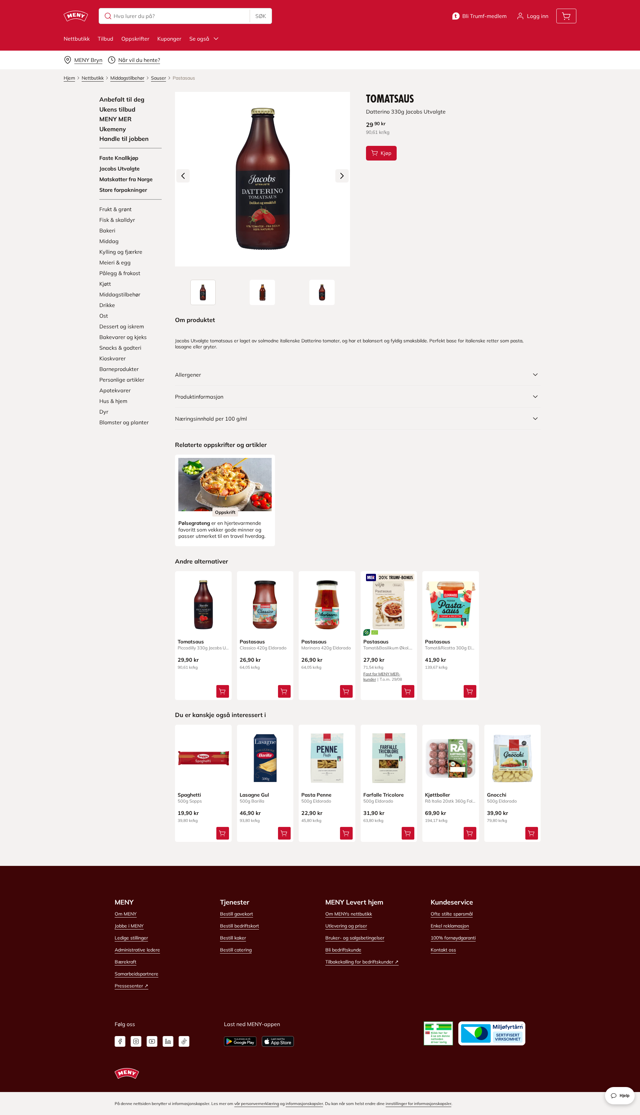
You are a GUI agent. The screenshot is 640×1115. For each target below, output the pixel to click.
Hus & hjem (113, 401)
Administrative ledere (137, 950)
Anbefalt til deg (121, 99)
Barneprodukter (119, 369)
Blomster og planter (124, 422)
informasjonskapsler (304, 1103)
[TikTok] (184, 1041)
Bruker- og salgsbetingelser (354, 938)
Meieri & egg (115, 262)
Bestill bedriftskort (239, 926)
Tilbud (105, 38)
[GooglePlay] (240, 1041)
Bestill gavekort (236, 914)
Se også (199, 38)
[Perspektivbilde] (322, 292)
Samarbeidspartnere (136, 974)
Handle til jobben (124, 139)
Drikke (107, 305)
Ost (103, 315)
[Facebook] (120, 1041)
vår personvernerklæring (256, 1103)
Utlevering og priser (346, 926)
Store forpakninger (123, 189)
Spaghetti (189, 795)
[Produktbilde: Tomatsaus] (203, 292)
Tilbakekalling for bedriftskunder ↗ (362, 962)
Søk (260, 16)
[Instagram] (136, 1041)
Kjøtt (105, 283)
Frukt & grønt (115, 209)
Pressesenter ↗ (131, 986)
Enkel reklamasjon (450, 926)
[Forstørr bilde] (262, 179)
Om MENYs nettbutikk (348, 914)
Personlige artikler (121, 379)
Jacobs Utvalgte (119, 168)
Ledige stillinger (131, 938)
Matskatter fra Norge (126, 179)
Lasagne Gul (254, 795)
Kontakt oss (443, 950)
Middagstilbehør (119, 294)
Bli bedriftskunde (343, 950)
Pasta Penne (316, 795)
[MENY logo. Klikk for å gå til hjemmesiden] (76, 16)
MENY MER (115, 119)
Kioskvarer (112, 358)
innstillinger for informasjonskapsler (418, 1103)
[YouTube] (152, 1041)
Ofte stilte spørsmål (452, 914)
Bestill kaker (233, 938)
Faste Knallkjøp (118, 158)
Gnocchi (496, 795)
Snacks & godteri (120, 347)
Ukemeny (112, 129)
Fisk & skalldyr (117, 219)
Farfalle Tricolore (383, 795)
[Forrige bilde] (183, 176)
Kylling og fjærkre (120, 251)
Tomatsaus (191, 641)
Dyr (103, 411)
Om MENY (126, 914)
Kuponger (169, 38)
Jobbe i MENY (129, 926)
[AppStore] (278, 1041)
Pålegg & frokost (119, 273)
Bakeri (107, 230)
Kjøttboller (437, 795)
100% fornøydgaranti (453, 938)
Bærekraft (125, 962)
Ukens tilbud (117, 109)
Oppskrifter (135, 38)
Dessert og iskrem (121, 326)
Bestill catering (236, 950)
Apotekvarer (115, 390)
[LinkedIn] (168, 1041)
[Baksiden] (262, 292)
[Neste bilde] (342, 176)
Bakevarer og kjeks (123, 337)
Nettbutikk (77, 38)
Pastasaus (252, 641)
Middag (109, 241)
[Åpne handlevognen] (566, 16)
